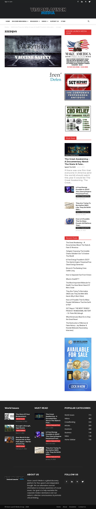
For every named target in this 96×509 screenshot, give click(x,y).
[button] (88, 21)
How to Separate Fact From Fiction (78, 275)
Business (68, 432)
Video (67, 436)
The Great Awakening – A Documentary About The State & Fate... (77, 161)
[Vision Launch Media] (48, 11)
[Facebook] (78, 1)
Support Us (54, 21)
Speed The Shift (70, 167)
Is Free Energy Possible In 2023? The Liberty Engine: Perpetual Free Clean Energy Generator (78, 262)
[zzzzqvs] (33, 67)
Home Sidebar (21, 430)
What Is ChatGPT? (72, 279)
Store (63, 21)
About (65, 507)
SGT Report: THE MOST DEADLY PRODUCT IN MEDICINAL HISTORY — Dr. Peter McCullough (78, 310)
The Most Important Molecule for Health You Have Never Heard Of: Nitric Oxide (78, 285)
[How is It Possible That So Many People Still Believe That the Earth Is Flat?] (69, 221)
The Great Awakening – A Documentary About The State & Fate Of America (78, 245)
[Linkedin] (82, 1)
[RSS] (85, 1)
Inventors (68, 429)
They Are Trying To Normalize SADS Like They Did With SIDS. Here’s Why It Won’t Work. (77, 293)
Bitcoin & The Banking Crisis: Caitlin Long (76, 269)
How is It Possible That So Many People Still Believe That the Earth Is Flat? (78, 302)
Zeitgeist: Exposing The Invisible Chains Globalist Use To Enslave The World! (77, 253)
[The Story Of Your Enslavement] (9, 416)
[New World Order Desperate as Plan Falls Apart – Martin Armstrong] (9, 439)
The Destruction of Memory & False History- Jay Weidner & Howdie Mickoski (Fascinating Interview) (77, 326)
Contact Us (82, 507)
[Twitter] (89, 1)
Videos (44, 21)
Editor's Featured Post (72, 155)
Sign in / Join (8, 1)
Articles (67, 425)
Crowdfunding (70, 422)
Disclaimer (72, 507)
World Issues (20, 419)
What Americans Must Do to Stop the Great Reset (78, 318)
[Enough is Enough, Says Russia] (9, 428)
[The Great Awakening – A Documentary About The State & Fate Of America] (78, 149)
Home (8, 21)
